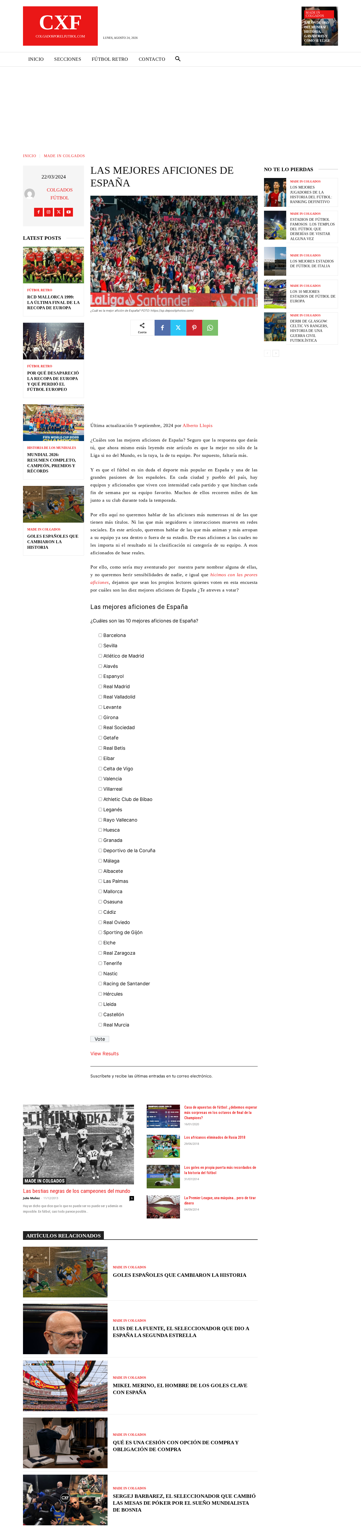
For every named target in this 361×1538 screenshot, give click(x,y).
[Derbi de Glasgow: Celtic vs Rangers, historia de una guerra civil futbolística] (275, 326)
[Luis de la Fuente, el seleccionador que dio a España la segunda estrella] (65, 1329)
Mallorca (112, 891)
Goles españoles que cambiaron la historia (52, 542)
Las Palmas (115, 881)
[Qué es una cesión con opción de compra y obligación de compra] (65, 1443)
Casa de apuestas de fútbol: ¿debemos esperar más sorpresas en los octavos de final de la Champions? (220, 1112)
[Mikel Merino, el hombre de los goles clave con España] (65, 1386)
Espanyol (113, 676)
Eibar (109, 758)
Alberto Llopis (197, 425)
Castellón (113, 1014)
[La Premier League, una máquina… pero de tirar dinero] (163, 1206)
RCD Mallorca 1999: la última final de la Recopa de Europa (53, 302)
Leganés (112, 809)
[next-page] (275, 353)
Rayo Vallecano (120, 820)
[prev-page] (267, 353)
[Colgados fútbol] (30, 194)
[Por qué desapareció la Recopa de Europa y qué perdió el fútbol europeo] (53, 341)
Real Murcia (116, 1025)
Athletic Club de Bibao (127, 799)
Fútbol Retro (39, 290)
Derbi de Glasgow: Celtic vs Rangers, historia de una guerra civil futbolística (309, 331)
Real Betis (114, 748)
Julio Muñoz (31, 1198)
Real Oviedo (116, 922)
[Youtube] (68, 212)
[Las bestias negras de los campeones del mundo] (78, 1144)
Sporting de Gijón (123, 932)
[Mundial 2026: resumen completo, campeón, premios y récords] (53, 422)
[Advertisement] (180, 106)
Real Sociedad (119, 727)
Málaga (111, 861)
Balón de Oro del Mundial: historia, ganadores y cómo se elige (317, 32)
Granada (112, 840)
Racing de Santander (126, 983)
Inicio (29, 156)
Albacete (113, 871)
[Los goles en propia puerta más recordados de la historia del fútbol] (163, 1176)
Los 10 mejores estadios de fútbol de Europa (313, 296)
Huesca (111, 830)
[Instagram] (48, 212)
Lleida (109, 1004)
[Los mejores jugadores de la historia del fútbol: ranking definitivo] (275, 192)
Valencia (112, 778)
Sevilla (110, 645)
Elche (109, 942)
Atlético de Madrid (123, 656)
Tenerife (112, 963)
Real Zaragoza (119, 953)
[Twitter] (58, 212)
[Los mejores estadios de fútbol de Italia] (275, 261)
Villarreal (112, 789)
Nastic (110, 973)
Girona (110, 717)
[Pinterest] (194, 328)
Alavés (110, 666)
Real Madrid (116, 686)
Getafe (110, 737)
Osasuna (113, 901)
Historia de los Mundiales (51, 447)
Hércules (113, 994)
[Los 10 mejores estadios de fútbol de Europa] (275, 294)
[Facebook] (38, 212)
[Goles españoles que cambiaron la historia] (53, 504)
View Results (104, 1053)
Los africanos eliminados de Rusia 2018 (214, 1137)
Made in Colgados (315, 14)
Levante (112, 707)
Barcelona (114, 635)
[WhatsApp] (210, 328)
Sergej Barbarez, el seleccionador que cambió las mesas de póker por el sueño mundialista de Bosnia (184, 1503)
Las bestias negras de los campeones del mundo (76, 1191)
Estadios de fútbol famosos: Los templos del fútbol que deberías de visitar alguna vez (312, 229)
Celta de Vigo (118, 768)
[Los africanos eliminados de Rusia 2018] (163, 1146)
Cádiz (109, 912)
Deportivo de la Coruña (129, 850)
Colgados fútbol (60, 193)
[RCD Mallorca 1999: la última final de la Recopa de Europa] (53, 265)
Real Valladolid (119, 697)
